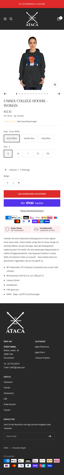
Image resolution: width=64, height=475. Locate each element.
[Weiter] (59, 94)
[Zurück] (5, 94)
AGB (5, 398)
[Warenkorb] (58, 19)
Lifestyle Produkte (42, 357)
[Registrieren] (49, 436)
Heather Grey (29, 138)
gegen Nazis (40, 352)
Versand (20, 115)
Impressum (8, 382)
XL (38, 153)
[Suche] (11, 19)
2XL (48, 153)
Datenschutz (9, 393)
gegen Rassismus (42, 346)
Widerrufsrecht (10, 404)
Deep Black (45, 138)
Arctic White (12, 138)
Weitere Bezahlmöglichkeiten (32, 210)
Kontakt (7, 387)
